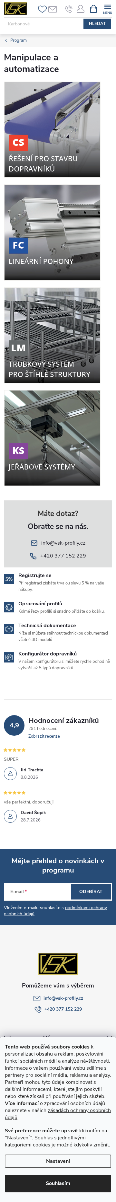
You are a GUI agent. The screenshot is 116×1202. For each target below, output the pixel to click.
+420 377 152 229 (63, 1009)
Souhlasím (58, 1183)
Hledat (97, 24)
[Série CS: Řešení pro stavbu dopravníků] (52, 129)
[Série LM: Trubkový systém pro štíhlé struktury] (52, 335)
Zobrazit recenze (44, 736)
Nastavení (58, 1161)
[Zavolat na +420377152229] (69, 9)
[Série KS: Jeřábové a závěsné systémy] (52, 437)
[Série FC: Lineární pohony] (52, 232)
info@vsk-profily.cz (63, 998)
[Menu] (107, 8)
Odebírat (90, 892)
